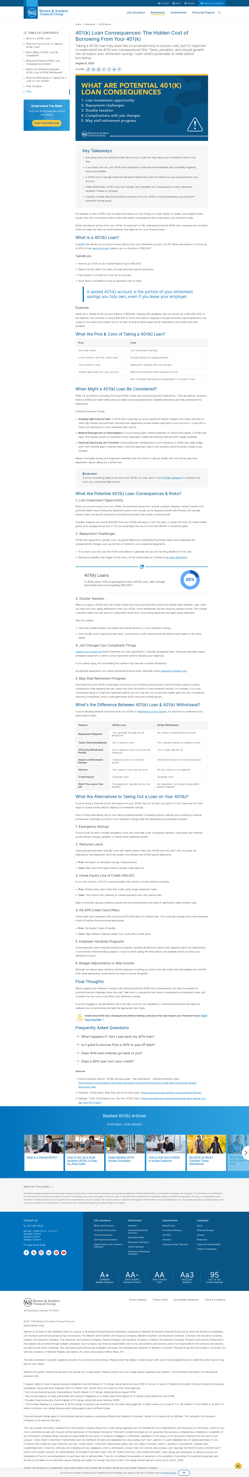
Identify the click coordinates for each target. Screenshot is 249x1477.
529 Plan (166, 1235)
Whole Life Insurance (104, 1225)
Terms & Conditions (215, 1299)
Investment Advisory (172, 1230)
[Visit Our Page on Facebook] (26, 1252)
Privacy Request (138, 1299)
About (200, 1225)
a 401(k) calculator (172, 477)
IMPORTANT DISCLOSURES (37, 1187)
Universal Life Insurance (105, 1230)
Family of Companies (207, 1249)
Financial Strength (205, 1230)
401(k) (81, 244)
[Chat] (238, 1466)
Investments (170, 1220)
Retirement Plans (136, 1237)
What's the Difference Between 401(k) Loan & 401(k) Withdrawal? (44, 71)
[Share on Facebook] (108, 69)
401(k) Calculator (133, 1124)
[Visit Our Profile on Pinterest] (56, 1252)
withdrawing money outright (152, 711)
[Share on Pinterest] (119, 69)
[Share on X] (103, 69)
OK (183, 1473)
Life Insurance (102, 1220)
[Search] (219, 13)
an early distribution (176, 557)
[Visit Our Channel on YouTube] (63, 1252)
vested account (100, 248)
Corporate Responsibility (209, 1244)
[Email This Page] (93, 69)
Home (79, 24)
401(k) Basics (105, 24)
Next (245, 1153)
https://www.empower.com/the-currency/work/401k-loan (171, 1092)
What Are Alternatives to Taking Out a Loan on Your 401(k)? (46, 79)
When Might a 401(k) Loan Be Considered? (42, 54)
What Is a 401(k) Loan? (38, 38)
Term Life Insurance (103, 1235)
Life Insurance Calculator (105, 1239)
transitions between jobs (174, 670)
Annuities (132, 1225)
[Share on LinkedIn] (114, 69)
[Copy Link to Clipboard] (88, 69)
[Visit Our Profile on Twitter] (33, 1252)
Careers (200, 1235)
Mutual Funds (168, 1225)
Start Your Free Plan (46, 123)
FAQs (29, 91)
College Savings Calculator (175, 1244)
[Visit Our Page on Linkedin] (48, 1252)
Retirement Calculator (138, 1242)
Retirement (90, 24)
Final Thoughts (34, 86)
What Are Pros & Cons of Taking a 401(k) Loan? (44, 45)
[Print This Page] (98, 69)
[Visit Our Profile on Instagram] (41, 1252)
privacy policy (169, 1473)
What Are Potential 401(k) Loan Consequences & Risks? (43, 62)
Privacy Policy (160, 1299)
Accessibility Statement (186, 1299)
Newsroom (202, 1239)
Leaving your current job (88, 651)
